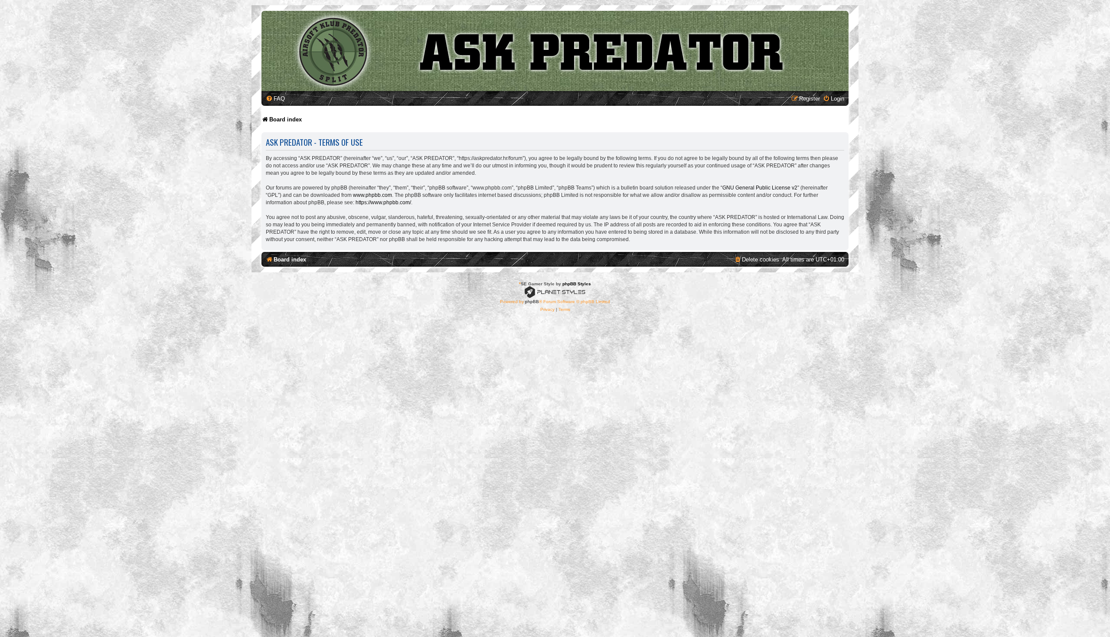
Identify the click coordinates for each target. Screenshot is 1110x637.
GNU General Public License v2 (759, 188)
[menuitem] (275, 98)
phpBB (532, 301)
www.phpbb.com (372, 195)
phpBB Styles (576, 283)
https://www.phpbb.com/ (383, 202)
